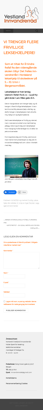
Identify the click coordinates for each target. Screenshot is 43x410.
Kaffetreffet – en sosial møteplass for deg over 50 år (23, 227)
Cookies (24, 383)
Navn (6, 273)
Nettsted (7, 292)
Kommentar (8, 251)
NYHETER (15, 200)
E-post (6, 282)
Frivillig (30, 200)
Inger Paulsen (30, 203)
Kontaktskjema (11, 378)
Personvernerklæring (13, 383)
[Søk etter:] (36, 31)
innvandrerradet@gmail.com (21, 372)
